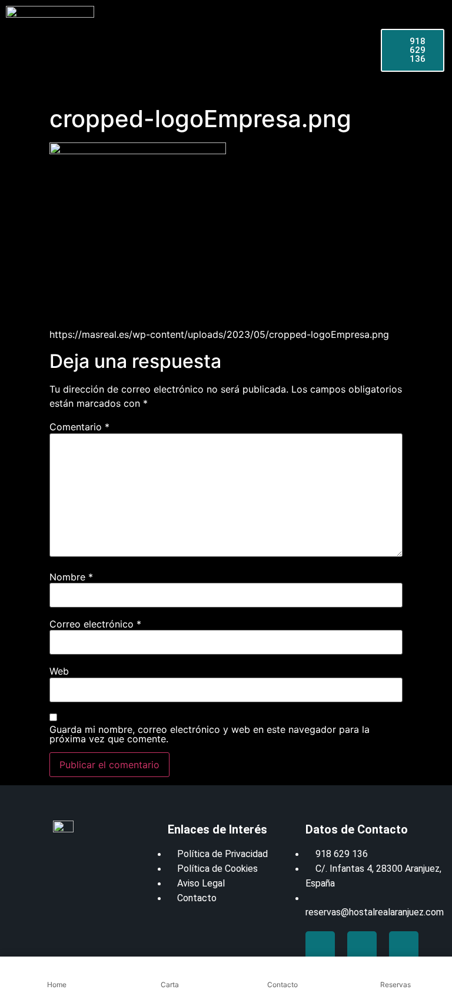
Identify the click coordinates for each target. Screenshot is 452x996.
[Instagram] (403, 946)
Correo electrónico (95, 624)
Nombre (71, 577)
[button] (78, 50)
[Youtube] (362, 946)
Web (59, 671)
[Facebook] (320, 946)
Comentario (79, 426)
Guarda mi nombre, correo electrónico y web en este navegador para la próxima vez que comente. (209, 734)
